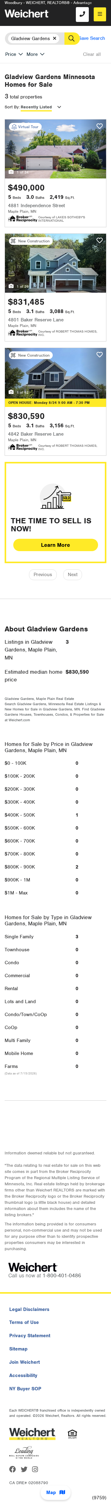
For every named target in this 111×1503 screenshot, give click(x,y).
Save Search (91, 38)
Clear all (92, 54)
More (32, 54)
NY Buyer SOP (25, 1389)
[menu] (99, 14)
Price (10, 54)
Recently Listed (36, 107)
